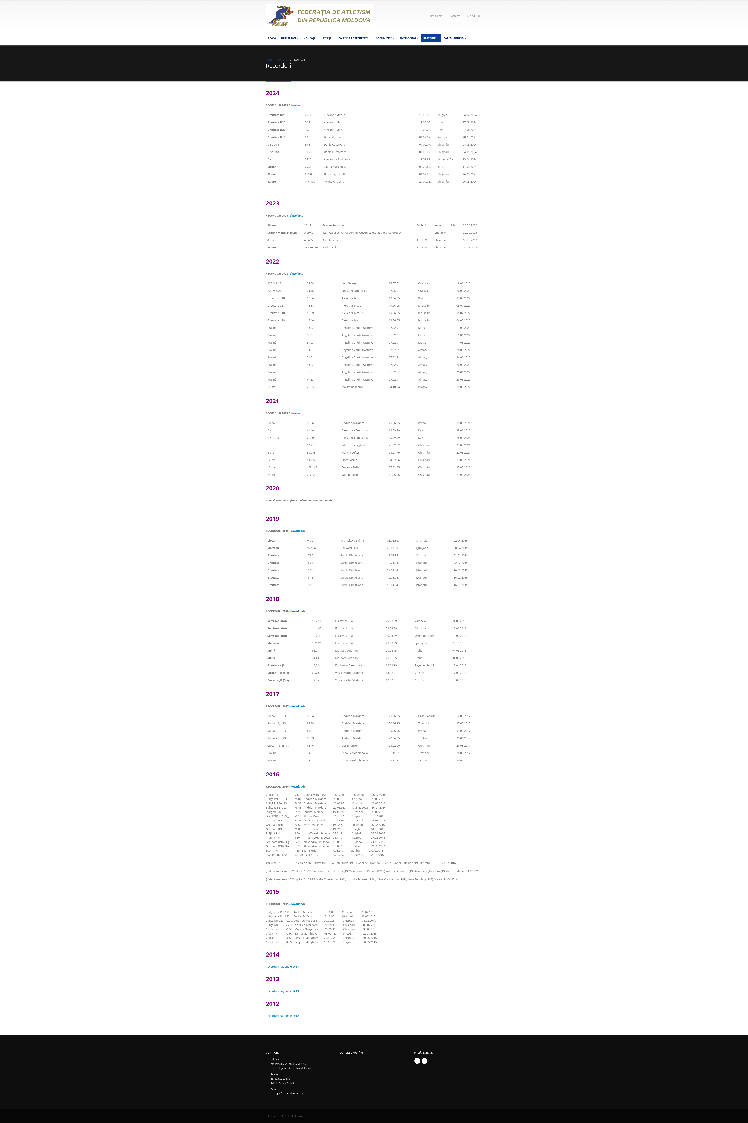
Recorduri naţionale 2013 (282, 991)
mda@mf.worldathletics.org (287, 1093)
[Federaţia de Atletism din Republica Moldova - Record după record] (319, 16)
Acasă (272, 38)
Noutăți (309, 38)
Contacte (455, 16)
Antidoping (408, 38)
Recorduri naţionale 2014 (282, 966)
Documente (384, 38)
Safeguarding (454, 38)
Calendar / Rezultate (353, 38)
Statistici (429, 38)
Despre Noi (436, 16)
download (296, 105)
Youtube (424, 1061)
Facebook (417, 1061)
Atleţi (327, 38)
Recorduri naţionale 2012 (282, 1016)
